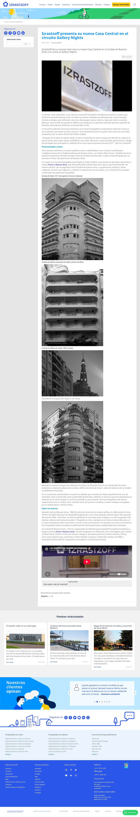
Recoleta (38, 790)
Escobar (37, 774)
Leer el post (9, 662)
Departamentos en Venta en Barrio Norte (19, 741)
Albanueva (95, 739)
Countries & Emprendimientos (82, 4)
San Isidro (38, 771)
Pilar (36, 777)
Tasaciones (66, 4)
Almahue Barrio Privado (100, 741)
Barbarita (95, 751)
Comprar (42, 4)
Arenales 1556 (97, 746)
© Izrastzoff (63, 811)
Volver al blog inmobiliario (14, 22)
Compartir (127, 57)
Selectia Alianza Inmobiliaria (15, 787)
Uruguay (38, 793)
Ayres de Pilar (96, 749)
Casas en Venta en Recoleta (14, 749)
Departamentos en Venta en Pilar (16, 751)
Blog (6, 779)
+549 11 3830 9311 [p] (100, 775)
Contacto (107, 4)
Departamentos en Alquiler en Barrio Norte (63, 744)
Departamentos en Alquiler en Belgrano (62, 741)
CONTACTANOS (73, 582)
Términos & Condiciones (81, 811)
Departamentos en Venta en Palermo (18, 739)
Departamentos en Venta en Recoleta (18, 746)
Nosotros (98, 4)
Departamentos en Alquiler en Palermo (62, 739)
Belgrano (38, 787)
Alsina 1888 (96, 744)
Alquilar (57, 4)
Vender (50, 4)
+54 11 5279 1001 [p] (100, 768)
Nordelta (38, 769)
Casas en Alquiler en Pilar (57, 751)
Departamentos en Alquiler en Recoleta (62, 746)
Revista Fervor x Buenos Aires (15, 782)
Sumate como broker (121, 4)
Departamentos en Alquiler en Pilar (61, 749)
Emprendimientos (11, 777)
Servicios (8, 771)
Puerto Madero (40, 785)
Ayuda (97, 811)
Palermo (37, 779)
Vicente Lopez (39, 782)
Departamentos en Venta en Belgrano (18, 744)
